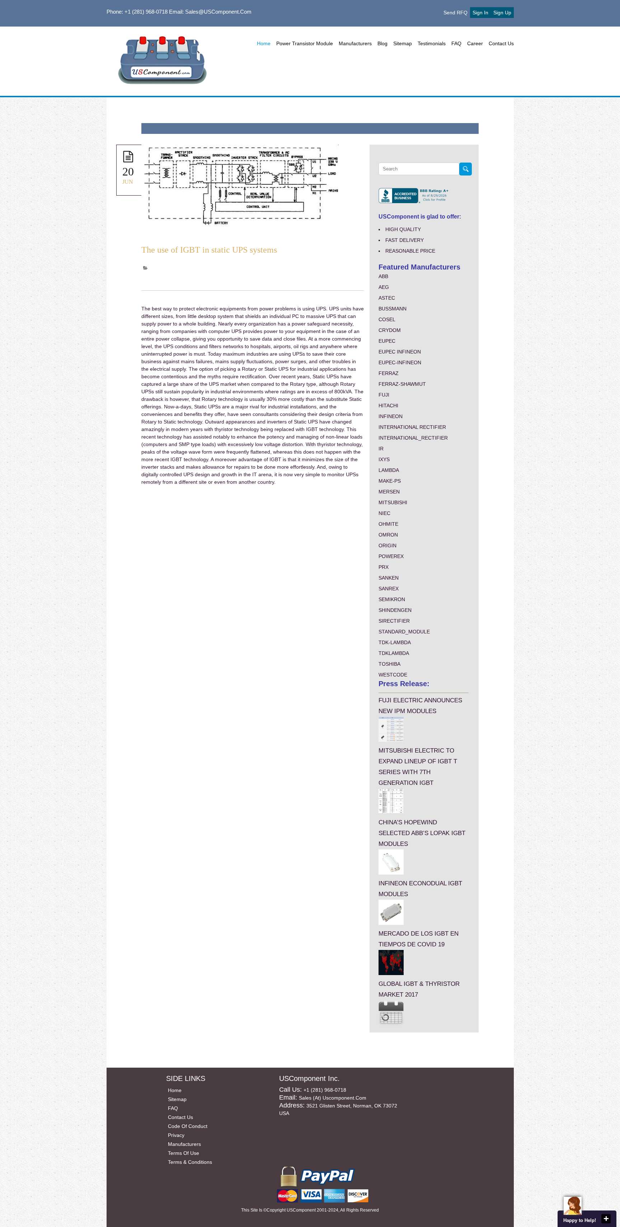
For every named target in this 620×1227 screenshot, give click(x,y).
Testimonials (432, 43)
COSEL (387, 319)
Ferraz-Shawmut (402, 384)
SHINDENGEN (395, 610)
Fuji (384, 395)
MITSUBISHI (393, 502)
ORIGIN (387, 545)
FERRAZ (389, 373)
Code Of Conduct (187, 1126)
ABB (383, 276)
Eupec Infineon (400, 352)
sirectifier (394, 621)
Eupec (387, 341)
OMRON (388, 535)
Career (475, 43)
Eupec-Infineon (400, 362)
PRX (384, 567)
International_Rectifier (413, 438)
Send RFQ (455, 12)
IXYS (384, 459)
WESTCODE (393, 675)
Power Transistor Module (304, 43)
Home (264, 43)
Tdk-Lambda (395, 642)
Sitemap (402, 43)
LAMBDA (389, 470)
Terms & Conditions (190, 1162)
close (606, 1218)
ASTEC (387, 298)
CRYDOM (390, 330)
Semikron (392, 599)
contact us (501, 43)
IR (381, 448)
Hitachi (388, 405)
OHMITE (388, 524)
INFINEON (391, 416)
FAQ (456, 43)
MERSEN (389, 492)
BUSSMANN (393, 309)
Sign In (480, 12)
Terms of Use (183, 1153)
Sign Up (502, 12)
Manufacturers (355, 43)
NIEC (384, 513)
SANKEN (389, 578)
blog (382, 43)
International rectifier (412, 427)
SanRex (389, 588)
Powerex (391, 556)
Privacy (176, 1135)
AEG (384, 287)
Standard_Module (404, 631)
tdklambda (394, 653)
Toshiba (389, 664)
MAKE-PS (390, 481)
